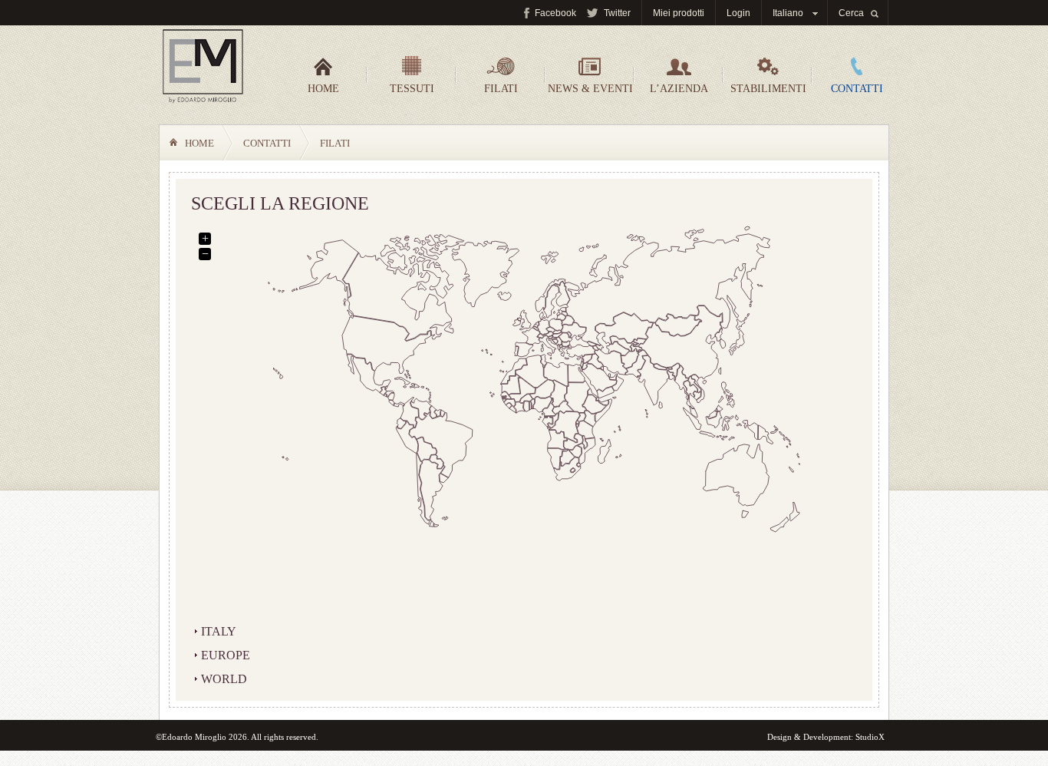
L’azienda (679, 88)
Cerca (851, 13)
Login (738, 13)
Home (323, 88)
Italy (218, 631)
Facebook (555, 13)
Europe (225, 655)
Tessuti (412, 88)
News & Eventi (590, 88)
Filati (501, 88)
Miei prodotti (678, 13)
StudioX (870, 736)
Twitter (617, 13)
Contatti (857, 88)
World (224, 678)
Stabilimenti (768, 88)
